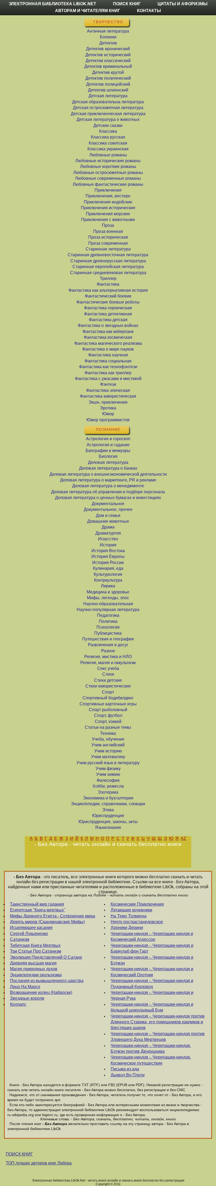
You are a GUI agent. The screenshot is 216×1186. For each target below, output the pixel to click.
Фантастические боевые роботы (108, 302)
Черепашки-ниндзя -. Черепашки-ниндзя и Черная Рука (152, 995)
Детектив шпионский (108, 90)
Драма (108, 527)
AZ (183, 838)
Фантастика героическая (108, 308)
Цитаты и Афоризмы (183, 4)
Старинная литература (108, 249)
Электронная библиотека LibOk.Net (52, 4)
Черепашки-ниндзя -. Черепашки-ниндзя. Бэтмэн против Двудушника (151, 1048)
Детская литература (108, 96)
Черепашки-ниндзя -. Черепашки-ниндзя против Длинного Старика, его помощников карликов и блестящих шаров (158, 1022)
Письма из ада (125, 1069)
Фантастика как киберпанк (108, 331)
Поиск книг (127, 4)
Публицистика (108, 633)
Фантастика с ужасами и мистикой (108, 378)
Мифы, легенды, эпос (108, 597)
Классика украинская (108, 149)
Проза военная (108, 231)
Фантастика (108, 284)
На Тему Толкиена (128, 916)
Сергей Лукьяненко (29, 933)
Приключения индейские (108, 202)
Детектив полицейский (108, 84)
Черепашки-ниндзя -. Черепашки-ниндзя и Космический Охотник (152, 972)
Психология (108, 627)
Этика (108, 810)
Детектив (108, 43)
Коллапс (18, 1004)
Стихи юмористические (108, 686)
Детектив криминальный (108, 66)
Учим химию (108, 774)
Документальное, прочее (108, 509)
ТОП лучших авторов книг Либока (39, 1163)
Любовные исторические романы (108, 160)
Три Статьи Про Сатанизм (35, 951)
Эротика (108, 408)
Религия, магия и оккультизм (108, 662)
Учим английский (108, 745)
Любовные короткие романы (108, 166)
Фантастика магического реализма (108, 343)
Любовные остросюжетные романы (108, 172)
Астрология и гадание (108, 445)
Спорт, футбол (108, 715)
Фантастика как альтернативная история (108, 290)
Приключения (108, 190)
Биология (108, 456)
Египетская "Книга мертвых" (37, 910)
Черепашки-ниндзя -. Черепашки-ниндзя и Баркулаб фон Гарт (152, 948)
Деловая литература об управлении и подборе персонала (108, 492)
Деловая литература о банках (108, 468)
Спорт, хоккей (108, 721)
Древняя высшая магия (33, 963)
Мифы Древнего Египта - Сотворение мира (52, 916)
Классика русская (108, 137)
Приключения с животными (108, 219)
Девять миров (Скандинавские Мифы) (47, 922)
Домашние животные (108, 521)
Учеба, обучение (108, 739)
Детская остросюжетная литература (108, 107)
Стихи (108, 674)
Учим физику (108, 768)
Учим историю (108, 751)
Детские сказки (108, 125)
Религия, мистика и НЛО (108, 656)
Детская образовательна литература (108, 102)
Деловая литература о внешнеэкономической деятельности (108, 474)
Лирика (108, 586)
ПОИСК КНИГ (19, 1154)
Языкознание (108, 827)
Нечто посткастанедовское (137, 922)
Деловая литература (108, 462)
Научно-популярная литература (108, 609)
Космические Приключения (137, 904)
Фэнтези (108, 384)
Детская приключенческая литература (108, 113)
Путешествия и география (108, 639)
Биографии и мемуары (108, 450)
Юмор (108, 414)
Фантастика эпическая (108, 390)
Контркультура (108, 580)
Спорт (108, 692)
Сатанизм (19, 939)
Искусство (108, 539)
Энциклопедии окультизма (36, 975)
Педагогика (108, 615)
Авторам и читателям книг (87, 10)
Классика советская (108, 143)
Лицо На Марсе (25, 986)
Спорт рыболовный (108, 709)
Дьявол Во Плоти (128, 1075)
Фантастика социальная (108, 361)
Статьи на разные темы (108, 727)
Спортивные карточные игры (108, 704)
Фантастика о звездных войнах (108, 325)
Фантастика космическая (108, 337)
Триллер (108, 278)
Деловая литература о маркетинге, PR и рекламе (108, 480)
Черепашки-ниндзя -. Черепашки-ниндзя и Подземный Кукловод (152, 983)
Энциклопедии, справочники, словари (108, 804)
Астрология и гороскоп (108, 439)
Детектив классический (108, 60)
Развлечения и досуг (108, 645)
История (108, 545)
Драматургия (108, 533)
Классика (108, 131)
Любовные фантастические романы (108, 184)
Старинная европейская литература (108, 266)
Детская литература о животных (108, 119)
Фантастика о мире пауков (108, 349)
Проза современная (108, 243)
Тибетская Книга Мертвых (35, 945)
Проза (108, 225)
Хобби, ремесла (108, 786)
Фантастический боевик (108, 296)
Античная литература (108, 31)
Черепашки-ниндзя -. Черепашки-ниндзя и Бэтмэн (152, 960)
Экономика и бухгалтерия (108, 798)
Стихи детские (108, 680)
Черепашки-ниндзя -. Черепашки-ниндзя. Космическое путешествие (151, 1060)
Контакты (149, 10)
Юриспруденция (108, 815)
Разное (108, 651)
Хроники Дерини (127, 927)
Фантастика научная (108, 355)
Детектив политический (108, 78)
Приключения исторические (108, 208)
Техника (108, 733)
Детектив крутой (108, 72)
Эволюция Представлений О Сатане (46, 957)
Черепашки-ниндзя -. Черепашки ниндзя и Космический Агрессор (152, 936)
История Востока (108, 550)
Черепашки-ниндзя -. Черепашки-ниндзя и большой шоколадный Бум (152, 1007)
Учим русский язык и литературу (108, 763)
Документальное (108, 503)
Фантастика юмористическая (108, 396)
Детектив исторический (108, 55)
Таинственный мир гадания (37, 904)
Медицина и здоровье (108, 592)
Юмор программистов (108, 420)
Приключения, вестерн (108, 196)
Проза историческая (108, 237)
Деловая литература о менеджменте (108, 486)
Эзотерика (108, 792)
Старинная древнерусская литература (108, 261)
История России (108, 562)
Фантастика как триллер (108, 373)
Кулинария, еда (108, 568)
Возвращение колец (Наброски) (41, 992)
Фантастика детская (108, 319)
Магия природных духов (33, 969)
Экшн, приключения (108, 402)
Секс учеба (108, 668)
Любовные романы (108, 155)
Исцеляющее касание (31, 927)
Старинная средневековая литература (108, 272)
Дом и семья (108, 515)
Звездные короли (27, 998)
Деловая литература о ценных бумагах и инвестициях (108, 497)
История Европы (108, 556)
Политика (108, 621)
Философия (108, 780)
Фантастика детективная (108, 314)
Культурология (108, 574)
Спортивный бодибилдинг (108, 698)
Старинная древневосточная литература (108, 255)
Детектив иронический (108, 49)
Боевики (108, 37)
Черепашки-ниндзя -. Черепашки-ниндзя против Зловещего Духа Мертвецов (158, 1036)
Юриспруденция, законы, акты (108, 821)
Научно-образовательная (108, 604)
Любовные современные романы (108, 178)
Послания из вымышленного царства (47, 980)
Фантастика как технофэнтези (108, 366)
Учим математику (108, 756)
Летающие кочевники (131, 910)
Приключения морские (108, 214)
